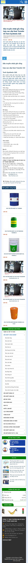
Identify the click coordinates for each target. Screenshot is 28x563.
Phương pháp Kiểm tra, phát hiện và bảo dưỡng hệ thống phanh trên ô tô (17, 462)
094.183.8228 (11, 172)
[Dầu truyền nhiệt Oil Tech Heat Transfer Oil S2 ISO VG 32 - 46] (14, 267)
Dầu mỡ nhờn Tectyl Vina (11, 433)
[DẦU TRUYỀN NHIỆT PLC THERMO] (14, 199)
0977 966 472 (15, 450)
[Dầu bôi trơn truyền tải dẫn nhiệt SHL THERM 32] (14, 245)
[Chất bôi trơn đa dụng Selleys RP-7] (19, 511)
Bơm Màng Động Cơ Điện (10, 421)
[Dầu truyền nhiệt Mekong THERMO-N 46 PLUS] (14, 313)
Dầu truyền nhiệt (9, 344)
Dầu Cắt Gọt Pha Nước (10, 381)
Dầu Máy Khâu (8, 371)
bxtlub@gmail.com (12, 174)
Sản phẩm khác (8, 402)
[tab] (4, 58)
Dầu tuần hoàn (8, 341)
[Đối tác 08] (8, 511)
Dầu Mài (7, 384)
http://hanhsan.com (13, 176)
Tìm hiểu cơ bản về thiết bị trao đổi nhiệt (17, 480)
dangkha (10, 560)
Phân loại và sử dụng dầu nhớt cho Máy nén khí (17, 475)
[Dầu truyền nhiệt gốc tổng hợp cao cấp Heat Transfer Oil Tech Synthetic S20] (14, 14)
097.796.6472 (19, 172)
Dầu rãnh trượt (8, 359)
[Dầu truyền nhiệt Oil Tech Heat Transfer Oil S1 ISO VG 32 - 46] (14, 290)
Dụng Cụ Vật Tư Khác (9, 332)
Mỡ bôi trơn (7, 399)
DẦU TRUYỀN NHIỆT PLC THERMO (14, 208)
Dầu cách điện (8, 362)
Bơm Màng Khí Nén (9, 417)
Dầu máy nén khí (9, 356)
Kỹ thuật (14, 448)
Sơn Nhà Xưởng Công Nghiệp (12, 427)
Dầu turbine (7, 365)
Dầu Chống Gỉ (8, 374)
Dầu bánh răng (8, 338)
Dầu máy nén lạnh (9, 353)
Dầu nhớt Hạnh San (9, 430)
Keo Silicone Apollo (9, 424)
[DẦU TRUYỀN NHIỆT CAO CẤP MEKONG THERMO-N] (14, 222)
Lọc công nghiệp (8, 411)
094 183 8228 (15, 443)
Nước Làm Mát (8, 408)
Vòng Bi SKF (7, 414)
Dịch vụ (6, 405)
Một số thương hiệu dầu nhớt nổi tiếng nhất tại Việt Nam (17, 471)
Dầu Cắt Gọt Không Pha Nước (12, 387)
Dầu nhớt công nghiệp (10, 335)
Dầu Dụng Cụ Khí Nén (10, 350)
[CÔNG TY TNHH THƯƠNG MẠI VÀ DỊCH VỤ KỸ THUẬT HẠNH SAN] (3, 2)
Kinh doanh (15, 441)
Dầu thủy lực (8, 347)
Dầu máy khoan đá (9, 368)
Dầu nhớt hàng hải (9, 396)
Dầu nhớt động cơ (9, 393)
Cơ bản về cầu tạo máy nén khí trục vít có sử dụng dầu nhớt (17, 467)
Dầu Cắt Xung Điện (9, 377)
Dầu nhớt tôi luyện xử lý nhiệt (11, 390)
